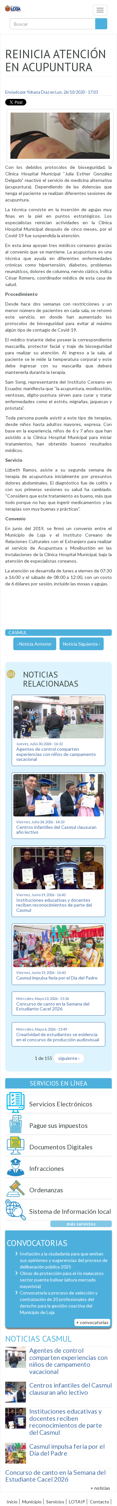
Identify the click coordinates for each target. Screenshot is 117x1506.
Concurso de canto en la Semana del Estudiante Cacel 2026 (52, 1006)
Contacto (99, 1501)
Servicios (55, 1501)
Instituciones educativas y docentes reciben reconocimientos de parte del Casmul (54, 905)
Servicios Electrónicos (60, 1104)
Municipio (32, 1501)
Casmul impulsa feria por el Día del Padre (57, 977)
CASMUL (17, 632)
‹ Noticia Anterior (34, 644)
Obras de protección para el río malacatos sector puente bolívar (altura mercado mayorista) (62, 1279)
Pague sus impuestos (58, 1125)
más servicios (81, 1223)
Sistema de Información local (70, 1211)
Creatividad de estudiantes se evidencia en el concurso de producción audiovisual (57, 1037)
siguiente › (69, 1058)
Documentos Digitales (61, 1147)
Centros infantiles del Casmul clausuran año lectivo (56, 829)
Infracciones (46, 1168)
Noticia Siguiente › (81, 644)
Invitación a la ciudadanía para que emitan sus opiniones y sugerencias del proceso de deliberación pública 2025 (64, 1260)
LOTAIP (77, 1501)
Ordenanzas (46, 1190)
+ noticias (100, 1488)
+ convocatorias (92, 1322)
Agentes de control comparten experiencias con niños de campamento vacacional (56, 754)
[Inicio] (13, 8)
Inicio (12, 1501)
